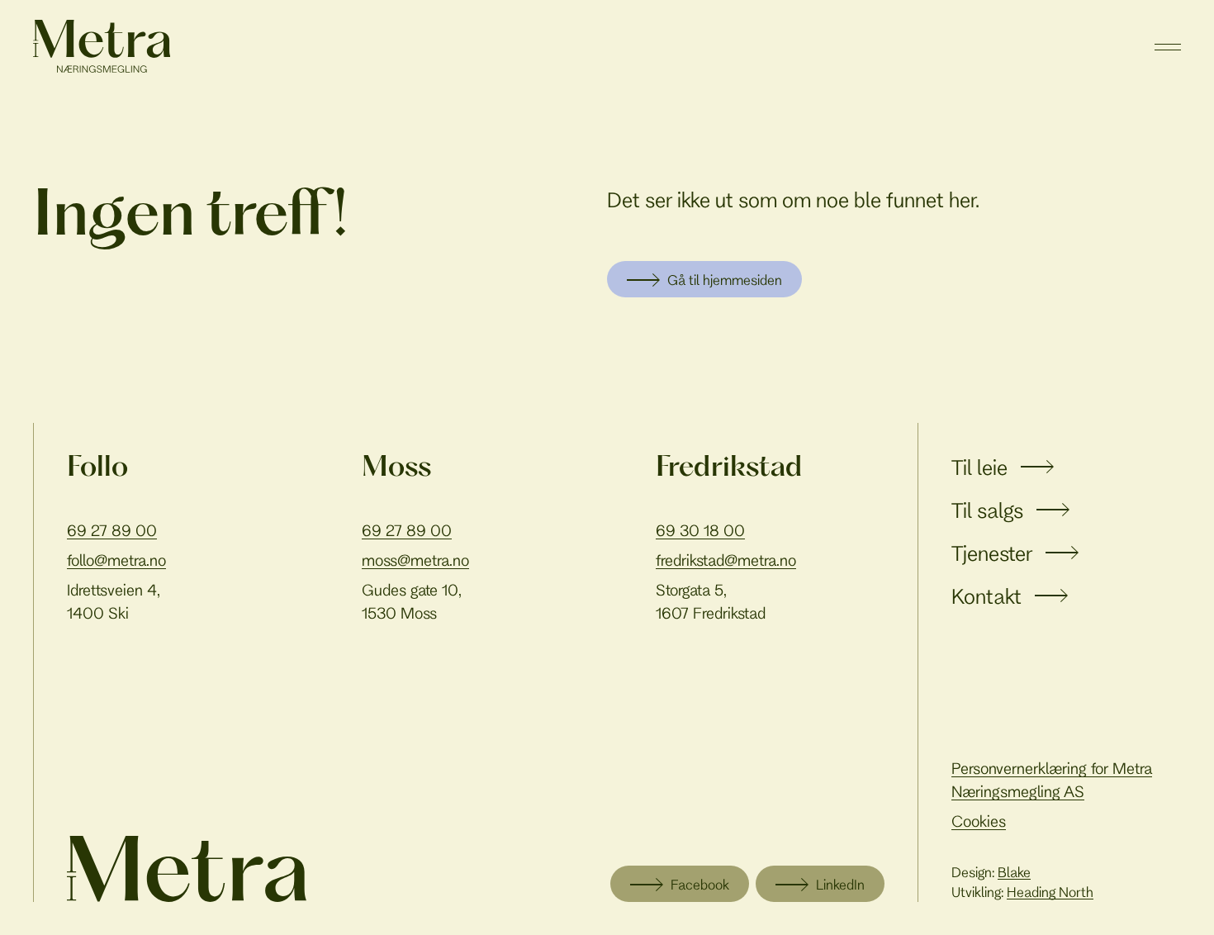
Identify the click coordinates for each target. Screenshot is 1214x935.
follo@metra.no (116, 560)
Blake (1014, 872)
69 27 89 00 (112, 530)
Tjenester (991, 553)
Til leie (979, 467)
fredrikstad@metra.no (726, 560)
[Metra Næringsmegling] (186, 869)
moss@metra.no (415, 560)
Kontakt (986, 596)
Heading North (1050, 891)
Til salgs (987, 510)
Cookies (978, 821)
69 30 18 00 (700, 530)
